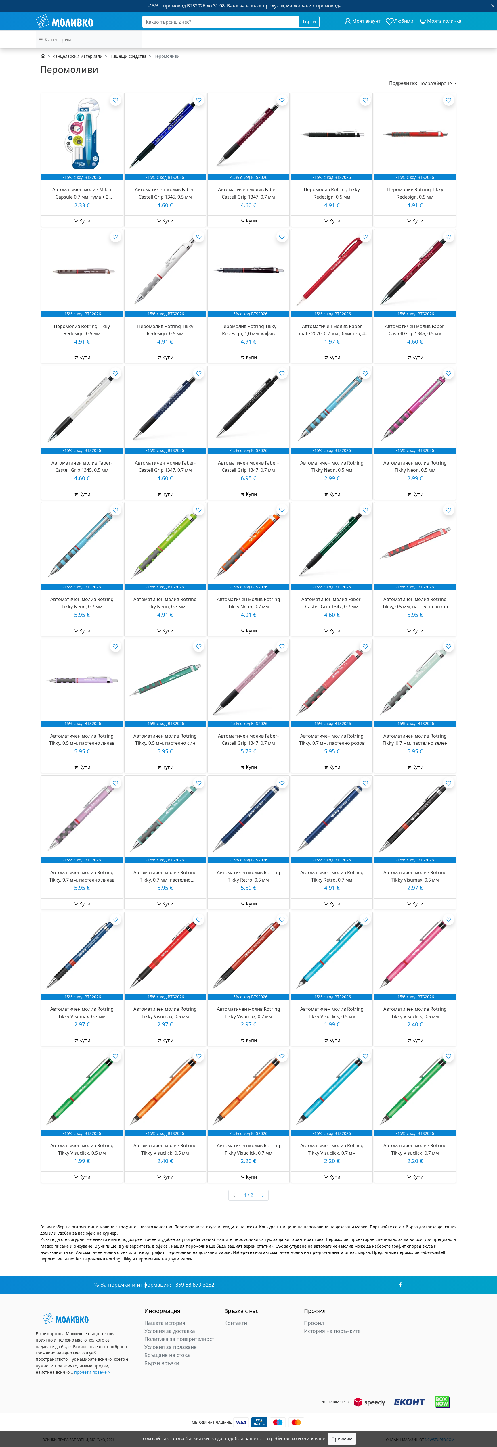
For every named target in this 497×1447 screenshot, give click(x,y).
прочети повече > (92, 1372)
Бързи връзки (161, 1363)
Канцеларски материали (77, 56)
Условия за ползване (170, 1347)
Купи (84, 221)
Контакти (235, 1322)
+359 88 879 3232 (193, 1284)
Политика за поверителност (179, 1338)
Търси (309, 21)
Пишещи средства (127, 56)
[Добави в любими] (115, 100)
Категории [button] (57, 39)
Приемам (342, 1439)
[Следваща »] (263, 1195)
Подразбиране (435, 83)
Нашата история (164, 1322)
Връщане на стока (167, 1355)
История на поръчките (332, 1330)
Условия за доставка (169, 1330)
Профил (314, 1322)
